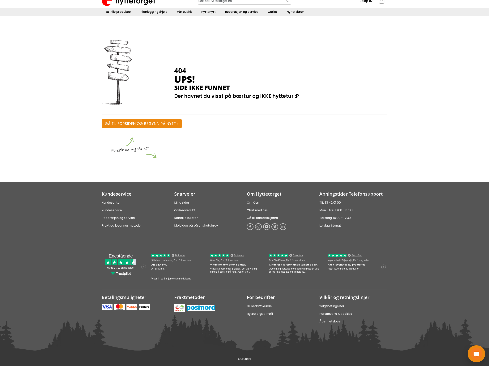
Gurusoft (244, 359)
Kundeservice (112, 210)
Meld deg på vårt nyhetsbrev (196, 225)
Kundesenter (111, 202)
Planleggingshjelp (154, 12)
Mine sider (181, 202)
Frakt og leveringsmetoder (122, 225)
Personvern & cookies (335, 314)
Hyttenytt (208, 12)
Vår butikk (184, 12)
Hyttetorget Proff (260, 314)
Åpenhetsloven (330, 321)
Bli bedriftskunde (259, 306)
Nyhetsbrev (295, 12)
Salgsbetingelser (331, 306)
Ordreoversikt (184, 210)
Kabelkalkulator (186, 218)
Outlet (272, 12)
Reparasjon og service (241, 12)
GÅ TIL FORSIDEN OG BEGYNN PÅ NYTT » (141, 123)
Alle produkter (120, 12)
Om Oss (253, 202)
